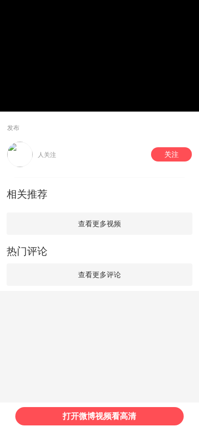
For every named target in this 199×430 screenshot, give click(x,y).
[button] (171, 154)
